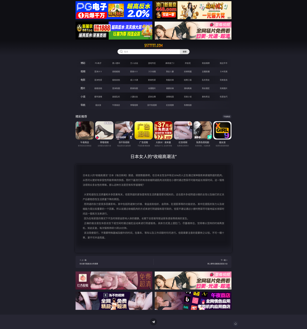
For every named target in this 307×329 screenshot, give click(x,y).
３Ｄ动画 (152, 71)
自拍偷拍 (116, 71)
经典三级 (188, 80)
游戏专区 (152, 63)
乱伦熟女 (206, 80)
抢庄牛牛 (223, 63)
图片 (83, 88)
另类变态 (223, 80)
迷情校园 (170, 96)
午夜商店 (116, 105)
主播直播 (206, 71)
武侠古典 (152, 96)
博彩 (83, 63)
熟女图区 (206, 88)
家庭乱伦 (116, 96)
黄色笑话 (206, 96)
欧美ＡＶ (134, 71)
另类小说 (188, 96)
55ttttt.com (153, 45)
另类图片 (223, 88)
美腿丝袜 (170, 88)
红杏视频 (170, 105)
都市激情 (98, 96)
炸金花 (188, 63)
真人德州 (116, 63)
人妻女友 (134, 96)
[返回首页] (235, 324)
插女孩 (98, 105)
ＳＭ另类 (223, 71)
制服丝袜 (170, 80)
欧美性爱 (152, 80)
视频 (83, 71)
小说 (83, 96)
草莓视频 (134, 105)
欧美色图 (134, 88)
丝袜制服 (188, 71)
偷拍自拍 (116, 80)
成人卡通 (134, 80)
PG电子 (98, 63)
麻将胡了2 (169, 63)
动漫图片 (152, 88)
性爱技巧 (223, 96)
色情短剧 (188, 105)
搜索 (185, 51)
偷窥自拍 (98, 88)
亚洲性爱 (98, 80)
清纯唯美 (188, 88)
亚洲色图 (116, 88)
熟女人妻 (170, 71)
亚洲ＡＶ (98, 71)
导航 (83, 105)
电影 (83, 79)
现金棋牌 (206, 63)
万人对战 (134, 63)
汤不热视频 (152, 105)
